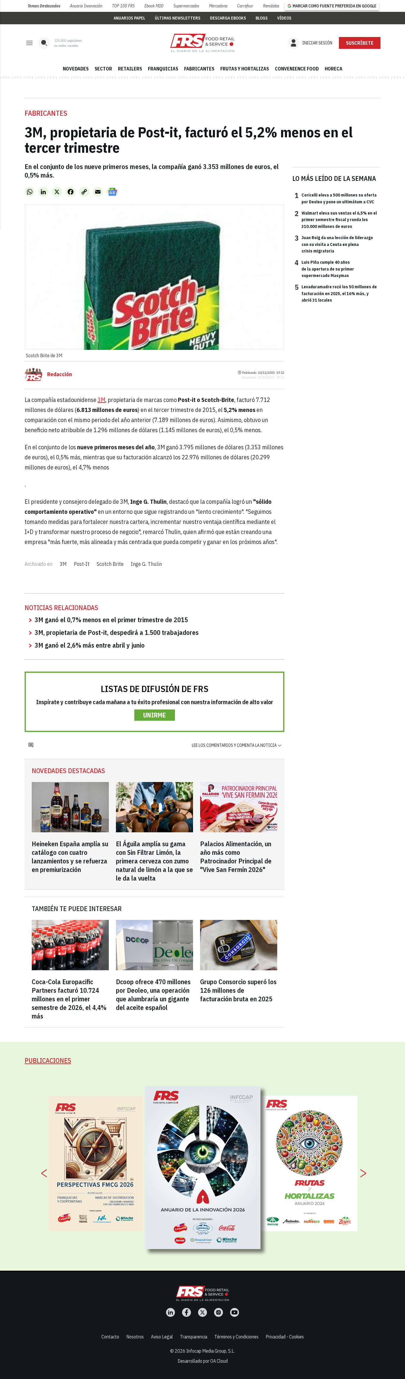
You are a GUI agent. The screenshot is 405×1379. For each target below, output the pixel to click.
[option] (203, 1168)
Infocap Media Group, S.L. (210, 1351)
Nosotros (135, 1337)
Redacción (59, 374)
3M (101, 400)
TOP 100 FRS (123, 6)
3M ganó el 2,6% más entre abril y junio (90, 645)
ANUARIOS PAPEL (129, 18)
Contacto (110, 1337)
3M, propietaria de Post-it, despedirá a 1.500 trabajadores (117, 632)
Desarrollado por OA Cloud (203, 1361)
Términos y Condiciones (236, 1337)
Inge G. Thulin (146, 564)
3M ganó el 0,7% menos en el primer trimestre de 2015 (111, 619)
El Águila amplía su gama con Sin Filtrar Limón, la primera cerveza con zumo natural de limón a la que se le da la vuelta (154, 860)
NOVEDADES (76, 69)
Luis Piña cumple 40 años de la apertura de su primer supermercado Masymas (324, 268)
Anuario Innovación (86, 6)
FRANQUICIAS (163, 69)
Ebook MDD (153, 6)
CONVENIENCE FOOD (297, 69)
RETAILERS (130, 69)
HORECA (333, 69)
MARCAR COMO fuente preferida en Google (334, 6)
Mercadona (218, 6)
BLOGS (262, 18)
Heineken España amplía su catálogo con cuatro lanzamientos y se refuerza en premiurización (70, 856)
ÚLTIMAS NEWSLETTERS (177, 18)
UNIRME (154, 715)
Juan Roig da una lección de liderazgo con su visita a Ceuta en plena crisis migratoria (334, 244)
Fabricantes (46, 113)
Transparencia (193, 1337)
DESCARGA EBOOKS (228, 18)
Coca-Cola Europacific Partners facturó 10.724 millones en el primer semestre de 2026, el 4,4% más (69, 998)
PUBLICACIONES (48, 1060)
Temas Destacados (44, 6)
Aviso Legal (162, 1337)
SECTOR (103, 69)
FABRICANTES (199, 69)
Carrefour (245, 6)
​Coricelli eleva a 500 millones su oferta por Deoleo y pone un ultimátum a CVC (336, 198)
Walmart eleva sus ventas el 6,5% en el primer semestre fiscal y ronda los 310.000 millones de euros (336, 219)
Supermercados (186, 6)
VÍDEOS (284, 18)
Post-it (82, 564)
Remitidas (271, 6)
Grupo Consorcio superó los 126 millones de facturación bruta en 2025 (238, 990)
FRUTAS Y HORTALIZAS (244, 69)
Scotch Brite (110, 564)
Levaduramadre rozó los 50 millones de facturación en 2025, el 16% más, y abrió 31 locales (336, 293)
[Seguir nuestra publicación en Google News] (112, 192)
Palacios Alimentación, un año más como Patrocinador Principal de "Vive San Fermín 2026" (236, 856)
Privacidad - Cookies (285, 1337)
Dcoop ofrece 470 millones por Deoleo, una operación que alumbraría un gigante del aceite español (153, 994)
